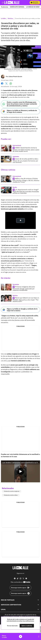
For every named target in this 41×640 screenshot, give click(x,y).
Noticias (10, 18)
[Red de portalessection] (38, 600)
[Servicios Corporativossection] (38, 605)
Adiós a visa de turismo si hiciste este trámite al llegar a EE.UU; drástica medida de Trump (26, 180)
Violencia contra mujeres (11, 491)
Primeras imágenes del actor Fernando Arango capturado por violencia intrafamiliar (24, 288)
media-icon (20, 636)
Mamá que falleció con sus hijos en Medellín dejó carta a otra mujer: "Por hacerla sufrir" (26, 299)
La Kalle (3, 18)
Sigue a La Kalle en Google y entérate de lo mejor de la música (22, 310)
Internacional (17, 145)
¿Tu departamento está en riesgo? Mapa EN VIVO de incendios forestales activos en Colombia (26, 191)
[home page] (20, 567)
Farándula (16, 284)
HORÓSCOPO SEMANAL (17, 7)
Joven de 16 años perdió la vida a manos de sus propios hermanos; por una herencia (25, 160)
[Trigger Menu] (2, 2)
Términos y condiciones (11, 616)
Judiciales (16, 156)
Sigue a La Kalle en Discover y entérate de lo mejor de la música (22, 111)
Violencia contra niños (11, 495)
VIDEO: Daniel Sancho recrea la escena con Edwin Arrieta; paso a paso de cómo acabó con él (26, 149)
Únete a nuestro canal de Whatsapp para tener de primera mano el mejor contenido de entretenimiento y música (22, 104)
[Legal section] (38, 609)
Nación (15, 187)
